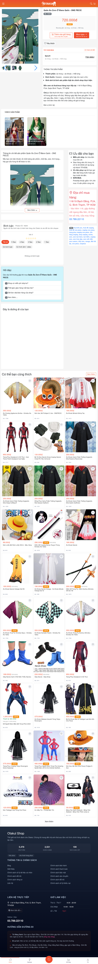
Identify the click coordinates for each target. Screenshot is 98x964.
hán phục (12, 855)
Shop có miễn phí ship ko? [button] (17, 283)
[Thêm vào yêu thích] (30, 381)
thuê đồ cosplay (88, 228)
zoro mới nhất (88, 239)
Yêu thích (50, 43)
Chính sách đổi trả (14, 876)
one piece (75, 244)
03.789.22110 (76, 219)
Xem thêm (91, 374)
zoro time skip (77, 239)
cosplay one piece (88, 230)
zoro (70, 237)
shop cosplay (83, 234)
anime (90, 234)
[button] (35, 36)
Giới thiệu (11, 869)
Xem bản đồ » (15, 910)
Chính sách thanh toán (59, 869)
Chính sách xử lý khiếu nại (60, 883)
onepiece (83, 244)
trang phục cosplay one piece (79, 232)
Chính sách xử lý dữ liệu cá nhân (19, 872)
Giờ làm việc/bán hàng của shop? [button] (19, 292)
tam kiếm (86, 237)
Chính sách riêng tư (14, 879)
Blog (9, 865)
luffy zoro (81, 241)
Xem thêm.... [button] (12, 297)
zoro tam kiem (77, 237)
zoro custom (73, 241)
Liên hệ (10, 883)
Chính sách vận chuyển (59, 876)
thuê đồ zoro (78, 228)
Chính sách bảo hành (58, 865)
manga (87, 241)
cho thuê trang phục (26, 855)
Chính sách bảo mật (58, 872)
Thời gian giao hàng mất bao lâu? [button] (19, 287)
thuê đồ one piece (75, 230)
